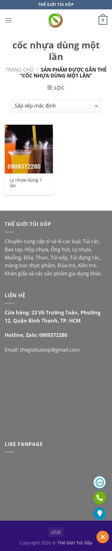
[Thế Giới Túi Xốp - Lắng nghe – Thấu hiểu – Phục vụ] (56, 20)
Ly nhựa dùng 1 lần (26, 182)
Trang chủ (19, 69)
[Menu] (8, 20)
